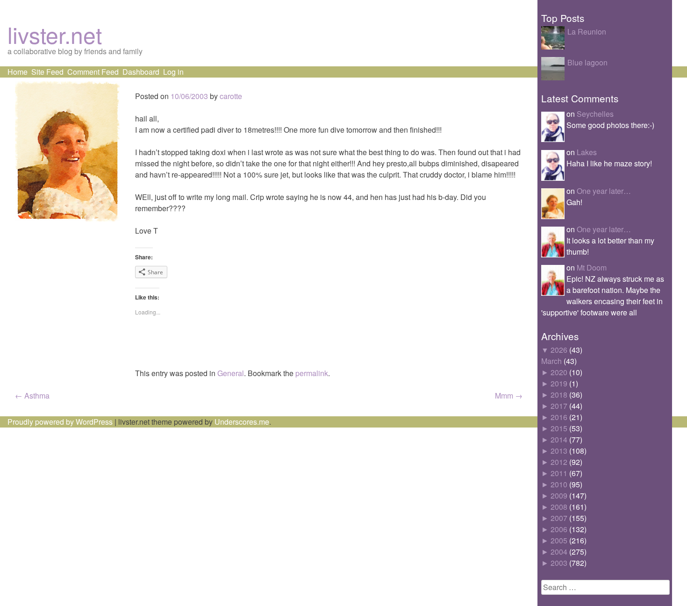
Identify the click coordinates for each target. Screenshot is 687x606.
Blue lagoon (587, 62)
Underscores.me (242, 421)
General (230, 373)
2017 (559, 405)
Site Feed (47, 71)
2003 (559, 562)
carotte (231, 96)
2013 (559, 450)
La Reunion (586, 31)
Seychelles (595, 113)
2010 (559, 484)
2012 (559, 461)
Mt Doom (592, 267)
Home (17, 71)
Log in (173, 71)
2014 (559, 439)
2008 (559, 506)
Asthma (32, 395)
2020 (559, 372)
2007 (559, 518)
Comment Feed (93, 71)
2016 (559, 417)
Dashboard (140, 71)
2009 (559, 495)
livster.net (54, 34)
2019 (559, 383)
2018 (559, 394)
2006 (559, 529)
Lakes (587, 152)
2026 (559, 349)
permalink (311, 373)
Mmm (508, 395)
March (551, 361)
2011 (559, 473)
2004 (559, 551)
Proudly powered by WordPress (60, 421)
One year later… (604, 190)
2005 (559, 540)
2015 (559, 428)
